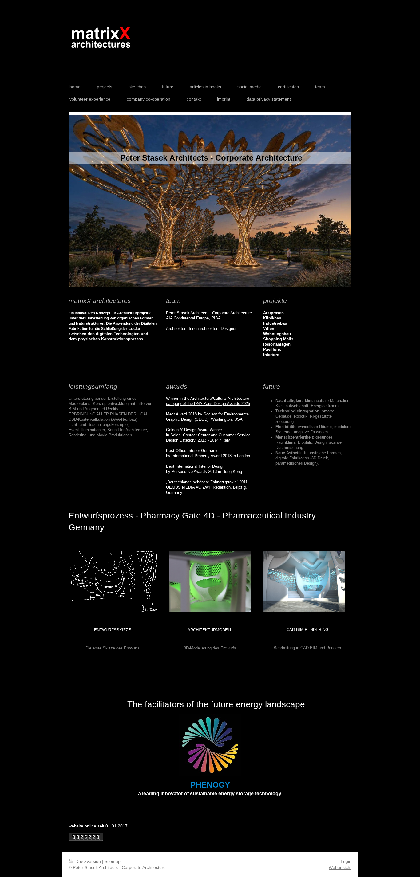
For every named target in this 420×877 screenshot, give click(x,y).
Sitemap (113, 861)
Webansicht (340, 867)
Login (346, 861)
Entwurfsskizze (112, 630)
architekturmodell (210, 630)
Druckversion (88, 861)
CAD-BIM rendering (307, 630)
